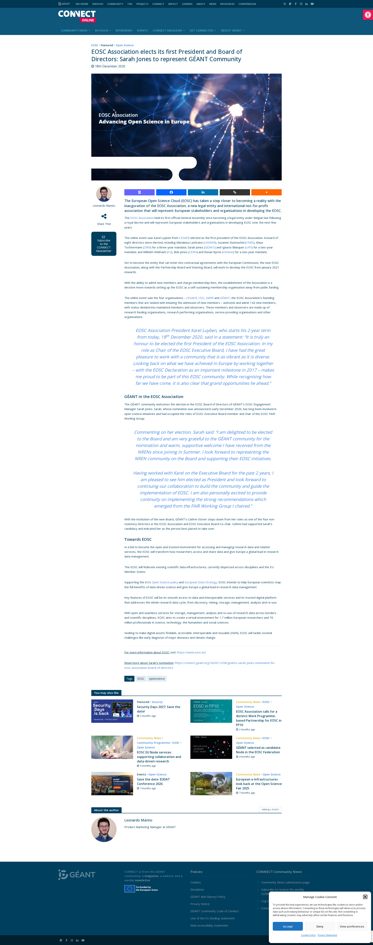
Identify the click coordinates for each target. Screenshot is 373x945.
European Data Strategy (201, 582)
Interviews (124, 30)
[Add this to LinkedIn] (203, 192)
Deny (319, 926)
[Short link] (235, 192)
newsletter (142, 880)
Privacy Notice (200, 904)
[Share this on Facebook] (171, 192)
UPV (249, 247)
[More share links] (266, 192)
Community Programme (153, 743)
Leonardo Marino (104, 205)
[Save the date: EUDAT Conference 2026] (112, 783)
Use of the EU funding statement (212, 918)
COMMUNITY (115, 4)
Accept (288, 926)
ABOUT (200, 4)
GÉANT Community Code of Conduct (214, 911)
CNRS (250, 242)
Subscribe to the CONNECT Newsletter (104, 245)
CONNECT (158, 4)
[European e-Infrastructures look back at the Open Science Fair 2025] (211, 783)
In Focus (101, 30)
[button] (368, 15)
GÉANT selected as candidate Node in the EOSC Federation (258, 750)
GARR (210, 298)
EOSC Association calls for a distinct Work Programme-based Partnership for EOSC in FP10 (258, 718)
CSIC (201, 298)
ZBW (147, 247)
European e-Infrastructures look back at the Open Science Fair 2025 (259, 783)
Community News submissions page (285, 882)
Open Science (125, 45)
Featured (107, 45)
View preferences (352, 926)
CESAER (184, 238)
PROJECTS (142, 4)
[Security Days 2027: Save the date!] (112, 711)
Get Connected (201, 30)
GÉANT (210, 247)
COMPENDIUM (247, 4)
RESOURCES (227, 4)
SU (169, 252)
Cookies (195, 882)
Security (157, 702)
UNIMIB (210, 242)
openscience (157, 678)
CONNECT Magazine (167, 30)
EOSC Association (142, 218)
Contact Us (268, 908)
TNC (129, 4)
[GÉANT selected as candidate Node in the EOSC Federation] (211, 747)
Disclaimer (197, 889)
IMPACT (173, 4)
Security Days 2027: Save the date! (158, 709)
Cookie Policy (308, 935)
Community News (74, 30)
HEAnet (228, 252)
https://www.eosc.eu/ (191, 652)
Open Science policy (165, 582)
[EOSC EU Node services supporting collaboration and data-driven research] (112, 747)
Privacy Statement (327, 935)
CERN (193, 252)
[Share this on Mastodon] (139, 192)
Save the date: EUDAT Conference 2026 (153, 781)
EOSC (94, 45)
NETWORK (82, 4)
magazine (152, 876)
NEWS (212, 4)
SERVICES (97, 4)
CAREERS (187, 4)
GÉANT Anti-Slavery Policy (207, 897)
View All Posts (270, 809)
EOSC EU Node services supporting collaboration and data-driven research (159, 756)
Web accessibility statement (209, 925)
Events (142, 30)
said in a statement (223, 337)
